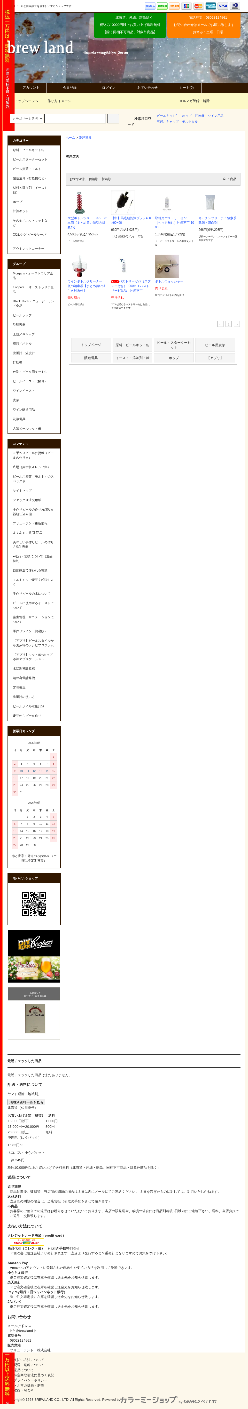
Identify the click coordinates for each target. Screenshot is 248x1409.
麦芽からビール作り (27, 716)
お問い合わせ (147, 87)
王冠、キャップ (168, 121)
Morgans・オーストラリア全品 (33, 276)
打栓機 (199, 116)
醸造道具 (91, 357)
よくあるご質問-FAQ (27, 533)
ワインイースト (24, 390)
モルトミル (190, 121)
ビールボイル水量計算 (28, 706)
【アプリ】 (215, 357)
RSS (17, 1390)
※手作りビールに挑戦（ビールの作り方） (33, 455)
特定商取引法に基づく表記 (34, 1375)
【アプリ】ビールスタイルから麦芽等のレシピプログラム (33, 643)
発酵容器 (19, 325)
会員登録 (70, 87)
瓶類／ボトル (22, 343)
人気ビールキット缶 (27, 428)
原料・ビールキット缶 (132, 344)
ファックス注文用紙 (27, 500)
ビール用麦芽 (215, 344)
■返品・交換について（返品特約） (33, 559)
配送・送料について (29, 1365)
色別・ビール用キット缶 (30, 372)
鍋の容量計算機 (24, 678)
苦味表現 (19, 687)
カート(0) (186, 87)
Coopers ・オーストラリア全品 (33, 290)
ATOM (28, 1390)
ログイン (109, 87)
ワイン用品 (216, 116)
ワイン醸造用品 (24, 409)
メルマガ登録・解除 (194, 101)
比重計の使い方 (24, 697)
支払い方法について (29, 1360)
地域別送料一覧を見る (26, 1102)
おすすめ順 (77, 179)
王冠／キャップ (24, 334)
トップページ (91, 345)
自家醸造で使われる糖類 (30, 570)
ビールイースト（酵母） (30, 381)
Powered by (111, 1399)
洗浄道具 (85, 137)
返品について (24, 1370)
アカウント (31, 87)
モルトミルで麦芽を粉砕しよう (33, 582)
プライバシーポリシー (30, 1380)
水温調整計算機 (24, 668)
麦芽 (16, 400)
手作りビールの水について (32, 593)
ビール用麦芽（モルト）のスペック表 (33, 479)
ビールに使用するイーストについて (33, 605)
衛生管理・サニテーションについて (33, 620)
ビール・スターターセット (174, 345)
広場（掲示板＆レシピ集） (32, 467)
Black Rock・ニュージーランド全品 (33, 304)
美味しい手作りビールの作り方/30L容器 (33, 545)
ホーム (70, 137)
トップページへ (26, 101)
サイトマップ (22, 490)
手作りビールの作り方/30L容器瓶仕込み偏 (33, 512)
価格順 (93, 179)
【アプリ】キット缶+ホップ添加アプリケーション (33, 657)
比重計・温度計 (24, 353)
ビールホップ (22, 315)
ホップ (187, 116)
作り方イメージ (59, 101)
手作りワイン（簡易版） (30, 631)
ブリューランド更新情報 (30, 523)
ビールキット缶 (168, 116)
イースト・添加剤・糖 (132, 357)
